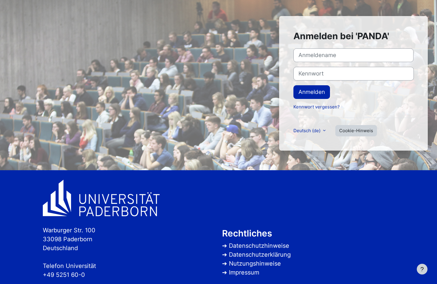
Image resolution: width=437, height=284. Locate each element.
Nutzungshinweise (255, 263)
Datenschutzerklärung (260, 254)
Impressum (244, 272)
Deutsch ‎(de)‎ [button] (307, 130)
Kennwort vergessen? (316, 107)
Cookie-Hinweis (356, 130)
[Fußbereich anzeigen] (422, 269)
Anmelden (311, 92)
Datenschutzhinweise (259, 245)
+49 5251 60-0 (64, 274)
